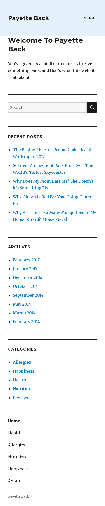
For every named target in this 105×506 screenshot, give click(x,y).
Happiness (23, 371)
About (14, 481)
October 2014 (25, 286)
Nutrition (22, 388)
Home (14, 421)
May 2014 (22, 304)
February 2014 (26, 321)
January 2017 (25, 268)
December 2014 (27, 277)
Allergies (22, 362)
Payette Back (28, 18)
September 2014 (28, 295)
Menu (89, 18)
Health (19, 379)
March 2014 (24, 312)
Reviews (21, 397)
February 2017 (26, 259)
